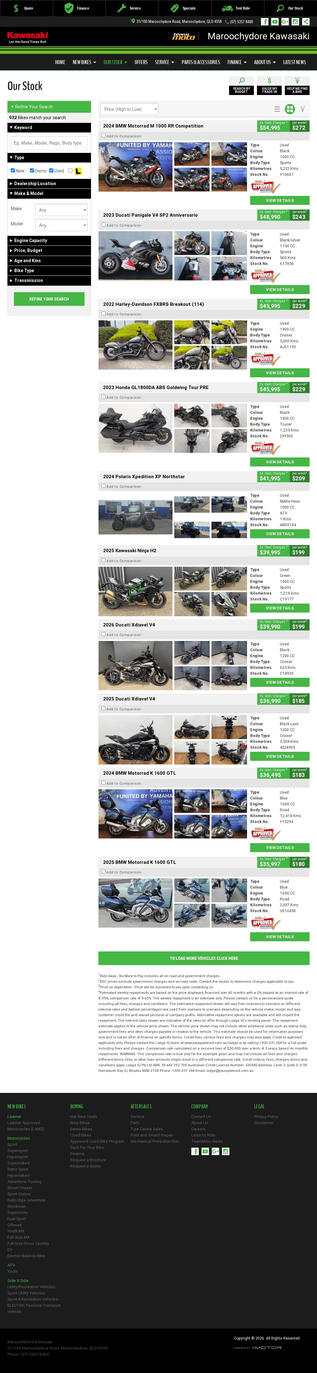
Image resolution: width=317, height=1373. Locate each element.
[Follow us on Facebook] (266, 21)
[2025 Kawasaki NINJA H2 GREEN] (172, 591)
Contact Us (201, 1116)
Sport (12, 1144)
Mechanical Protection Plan (155, 1141)
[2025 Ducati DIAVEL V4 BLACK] (172, 666)
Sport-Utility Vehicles (26, 1293)
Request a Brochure (88, 1160)
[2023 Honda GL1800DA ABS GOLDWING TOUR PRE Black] (172, 428)
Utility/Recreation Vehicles (31, 1286)
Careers (198, 1129)
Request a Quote (85, 1166)
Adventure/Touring (24, 1181)
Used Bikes (80, 1135)
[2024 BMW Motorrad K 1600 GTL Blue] (172, 814)
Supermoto (17, 1212)
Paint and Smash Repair (152, 1135)
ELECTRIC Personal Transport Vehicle (34, 1308)
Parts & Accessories (201, 62)
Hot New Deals (83, 1116)
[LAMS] (78, 171)
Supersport (17, 1150)
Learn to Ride (203, 1135)
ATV (11, 1265)
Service (162, 62)
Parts (135, 1122)
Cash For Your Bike (87, 1147)
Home (60, 62)
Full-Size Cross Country (28, 1243)
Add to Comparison (123, 136)
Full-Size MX (18, 1237)
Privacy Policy (266, 1116)
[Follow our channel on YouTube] (276, 21)
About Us (262, 62)
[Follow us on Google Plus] (286, 21)
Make (16, 208)
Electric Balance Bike (26, 1255)
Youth (12, 1271)
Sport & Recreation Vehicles (32, 1299)
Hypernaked (18, 1175)
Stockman (16, 1206)
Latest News (294, 62)
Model (17, 224)
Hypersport (17, 1156)
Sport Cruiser (19, 1194)
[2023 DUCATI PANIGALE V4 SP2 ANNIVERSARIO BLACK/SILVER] (172, 256)
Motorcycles (18, 1138)
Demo (40, 171)
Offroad (14, 1225)
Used (58, 171)
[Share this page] (304, 21)
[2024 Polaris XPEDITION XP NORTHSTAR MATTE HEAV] (172, 517)
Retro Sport (17, 1169)
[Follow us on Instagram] (297, 21)
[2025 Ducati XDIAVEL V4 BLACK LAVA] (172, 739)
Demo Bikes (81, 1129)
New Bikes (82, 62)
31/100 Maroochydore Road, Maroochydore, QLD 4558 (179, 21)
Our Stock (113, 62)
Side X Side (17, 1280)
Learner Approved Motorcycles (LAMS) (25, 1126)
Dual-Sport (16, 1218)
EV (9, 1249)
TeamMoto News (207, 1141)
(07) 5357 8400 (241, 21)
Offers (141, 62)
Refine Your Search (32, 107)
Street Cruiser (19, 1187)
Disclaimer (263, 1122)
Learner (14, 1116)
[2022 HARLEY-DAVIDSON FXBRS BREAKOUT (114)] (172, 345)
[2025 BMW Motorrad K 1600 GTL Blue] (172, 903)
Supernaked (18, 1163)
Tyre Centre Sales (147, 1129)
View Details (280, 200)
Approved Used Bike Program (97, 1141)
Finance (235, 62)
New (19, 171)
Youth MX (15, 1231)
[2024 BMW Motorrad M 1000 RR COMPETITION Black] (172, 167)
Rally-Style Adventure (26, 1200)
